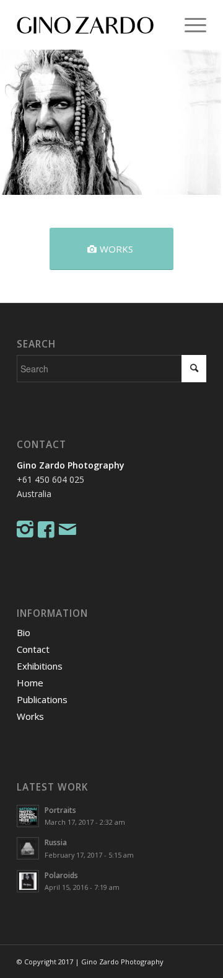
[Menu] (189, 25)
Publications (42, 699)
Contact (33, 649)
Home (30, 682)
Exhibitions (40, 666)
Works (30, 716)
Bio (23, 632)
